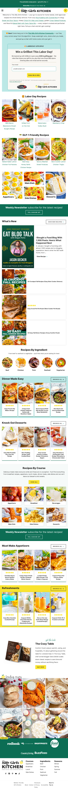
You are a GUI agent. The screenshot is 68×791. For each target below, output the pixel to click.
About (26, 785)
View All (34, 482)
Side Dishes (30, 198)
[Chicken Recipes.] (20, 364)
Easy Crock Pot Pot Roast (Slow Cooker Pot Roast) (44, 308)
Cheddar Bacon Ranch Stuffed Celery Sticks (10, 577)
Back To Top (51, 784)
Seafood (43, 772)
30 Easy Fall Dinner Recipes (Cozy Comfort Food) (44, 333)
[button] (28, 305)
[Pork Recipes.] (34, 364)
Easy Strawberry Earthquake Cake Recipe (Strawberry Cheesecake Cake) (58, 455)
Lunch (28, 769)
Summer (57, 769)
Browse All (57, 379)
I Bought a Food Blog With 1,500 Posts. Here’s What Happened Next (49, 240)
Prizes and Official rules (15, 81)
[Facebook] (5, 773)
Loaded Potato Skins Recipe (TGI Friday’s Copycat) (42, 577)
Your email (15, 64)
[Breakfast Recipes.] (34, 496)
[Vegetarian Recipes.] (60, 364)
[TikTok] (19, 773)
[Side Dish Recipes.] (34, 517)
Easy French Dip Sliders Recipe (9, 409)
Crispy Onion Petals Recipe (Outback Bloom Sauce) (25, 577)
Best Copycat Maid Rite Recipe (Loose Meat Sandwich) (42, 410)
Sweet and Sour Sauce (10, 20)
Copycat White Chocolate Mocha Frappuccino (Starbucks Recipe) (26, 620)
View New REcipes (55, 222)
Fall (55, 772)
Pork (41, 769)
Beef (41, 764)
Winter (56, 764)
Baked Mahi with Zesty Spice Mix (24, 23)
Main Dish (29, 183)
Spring (56, 766)
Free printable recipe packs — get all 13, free (34, 2)
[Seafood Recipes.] (47, 364)
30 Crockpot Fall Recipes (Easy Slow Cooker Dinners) (45, 281)
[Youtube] (15, 773)
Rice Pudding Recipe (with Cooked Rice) (25, 454)
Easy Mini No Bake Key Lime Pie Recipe (10, 454)
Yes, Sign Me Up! (34, 212)
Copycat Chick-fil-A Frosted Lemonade (58, 618)
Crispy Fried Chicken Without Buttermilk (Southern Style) (25, 411)
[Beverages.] (56, 496)
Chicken (43, 766)
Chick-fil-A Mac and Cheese (34, 20)
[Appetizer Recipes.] (12, 496)
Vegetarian (44, 775)
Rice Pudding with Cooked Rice (47, 18)
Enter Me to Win (34, 75)
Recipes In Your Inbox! (37, 5)
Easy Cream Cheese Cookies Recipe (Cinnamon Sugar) (42, 455)
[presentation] (18, 246)
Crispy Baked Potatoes (58, 20)
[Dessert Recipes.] (56, 517)
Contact (31, 785)
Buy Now (40, 667)
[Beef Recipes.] (7, 364)
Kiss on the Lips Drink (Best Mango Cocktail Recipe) (42, 619)
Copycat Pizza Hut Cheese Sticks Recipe (58, 577)
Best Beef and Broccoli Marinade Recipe (58, 410)
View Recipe (42, 257)
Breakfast (29, 766)
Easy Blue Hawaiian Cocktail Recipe (9, 618)
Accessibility (44, 785)
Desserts (51, 197)
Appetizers (8, 197)
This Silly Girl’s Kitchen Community (41, 33)
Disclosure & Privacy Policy (37, 785)
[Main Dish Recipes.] (12, 517)
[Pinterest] (12, 773)
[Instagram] (9, 773)
